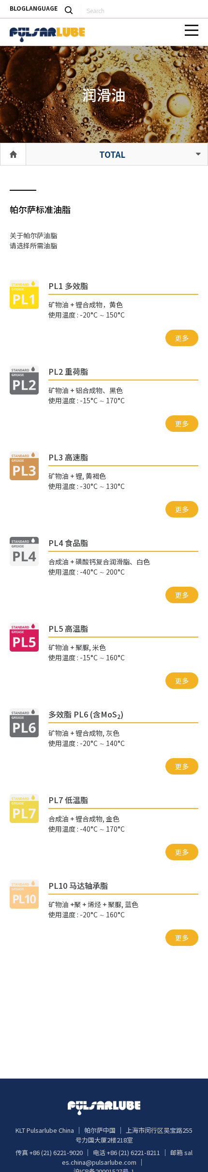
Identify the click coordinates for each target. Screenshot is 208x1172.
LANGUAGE (42, 8)
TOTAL (112, 154)
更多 (182, 338)
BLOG (18, 8)
